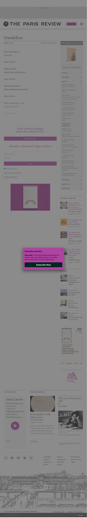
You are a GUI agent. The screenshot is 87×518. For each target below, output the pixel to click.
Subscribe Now (43, 264)
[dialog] (43, 258)
